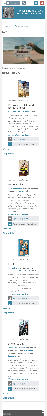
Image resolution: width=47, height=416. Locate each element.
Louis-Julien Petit (15, 188)
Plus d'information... (20, 135)
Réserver (7, 149)
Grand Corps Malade (16, 347)
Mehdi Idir (28, 350)
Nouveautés (25, 26)
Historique (24, 3)
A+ (9, 414)
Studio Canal (24, 271)
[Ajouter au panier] (10, 139)
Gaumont (12, 356)
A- (5, 414)
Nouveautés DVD (11, 72)
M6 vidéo (25, 112)
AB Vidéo (23, 191)
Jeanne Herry (13, 268)
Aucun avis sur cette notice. (24, 144)
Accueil (8, 26)
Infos (15, 26)
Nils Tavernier (14, 112)
